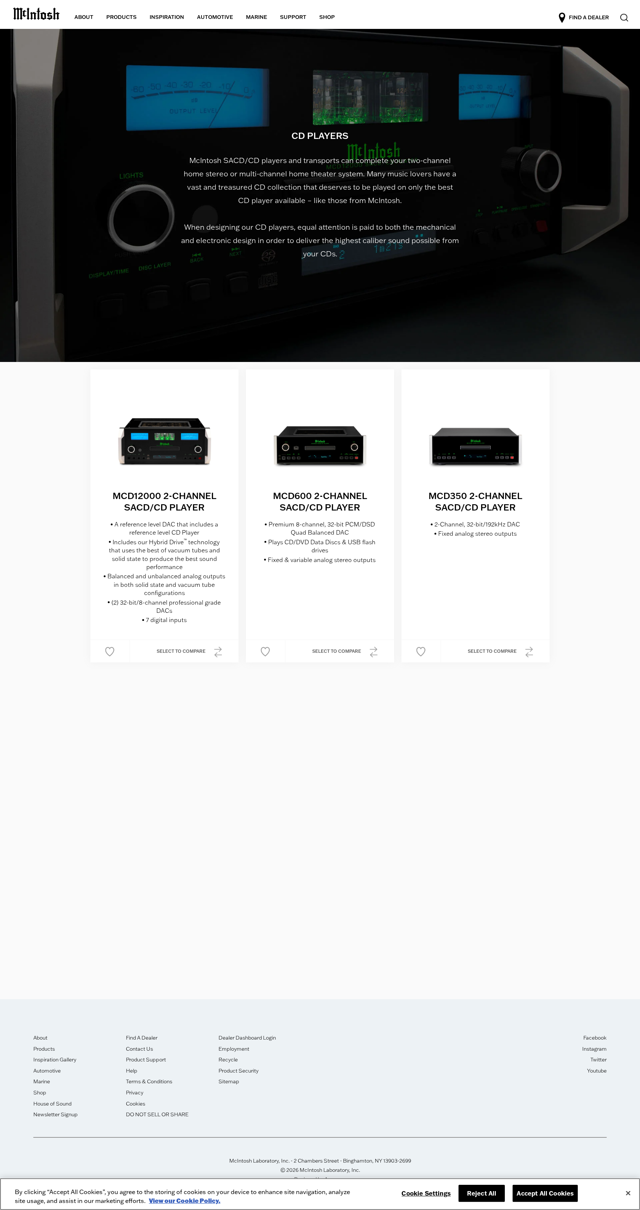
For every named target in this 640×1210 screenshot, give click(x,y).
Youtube (597, 1070)
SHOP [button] (327, 17)
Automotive (47, 1070)
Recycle (228, 1059)
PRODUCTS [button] (121, 17)
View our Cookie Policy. (184, 1200)
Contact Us (139, 1049)
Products (44, 1049)
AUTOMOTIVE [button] (215, 17)
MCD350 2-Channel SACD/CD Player (475, 501)
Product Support (146, 1059)
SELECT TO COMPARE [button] (182, 651)
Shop (39, 1092)
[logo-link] (36, 12)
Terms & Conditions (149, 1081)
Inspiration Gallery (54, 1059)
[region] (320, 1194)
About (40, 1037)
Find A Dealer (141, 1037)
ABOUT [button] (83, 17)
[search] (623, 18)
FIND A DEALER (589, 17)
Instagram (594, 1049)
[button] (109, 651)
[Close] (628, 1193)
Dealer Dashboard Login (247, 1037)
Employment (234, 1049)
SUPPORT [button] (293, 17)
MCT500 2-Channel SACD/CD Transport (164, 801)
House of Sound (52, 1103)
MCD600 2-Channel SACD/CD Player (320, 501)
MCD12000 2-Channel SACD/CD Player (164, 501)
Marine (41, 1081)
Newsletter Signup (55, 1114)
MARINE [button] (256, 17)
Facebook (595, 1037)
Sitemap (229, 1081)
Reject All (482, 1193)
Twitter (598, 1059)
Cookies (135, 1103)
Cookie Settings (425, 1193)
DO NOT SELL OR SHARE (157, 1114)
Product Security (239, 1070)
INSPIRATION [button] (167, 17)
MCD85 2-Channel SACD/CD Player (320, 801)
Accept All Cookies (545, 1193)
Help (131, 1070)
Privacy (134, 1092)
